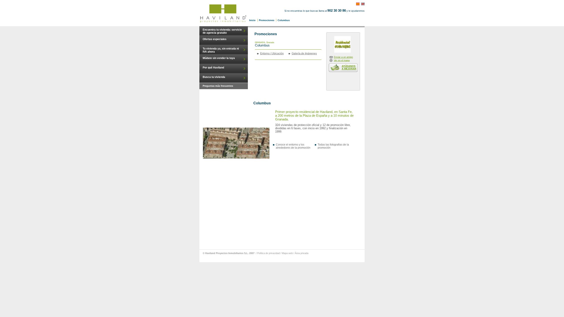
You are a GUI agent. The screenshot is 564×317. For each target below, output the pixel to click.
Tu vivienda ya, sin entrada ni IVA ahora (221, 50)
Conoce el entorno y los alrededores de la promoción (293, 146)
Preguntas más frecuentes (218, 86)
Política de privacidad (268, 253)
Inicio (252, 20)
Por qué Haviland (213, 67)
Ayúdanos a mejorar (349, 67)
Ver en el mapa (342, 60)
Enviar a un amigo (343, 57)
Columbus (223, 13)
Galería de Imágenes (304, 53)
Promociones (266, 20)
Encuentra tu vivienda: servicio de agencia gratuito (222, 31)
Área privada (301, 253)
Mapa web (287, 253)
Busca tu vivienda (214, 77)
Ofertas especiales (214, 39)
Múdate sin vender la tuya (219, 58)
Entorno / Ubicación (272, 53)
